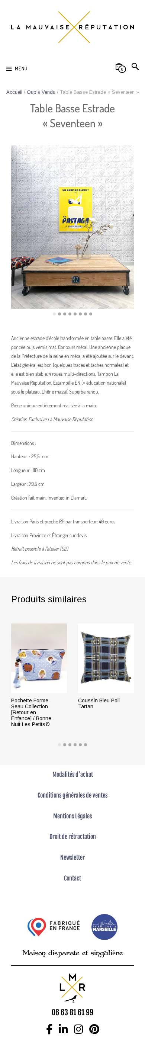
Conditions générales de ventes (72, 795)
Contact (72, 878)
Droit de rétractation (72, 836)
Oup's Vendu (41, 92)
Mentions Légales (72, 816)
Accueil (14, 92)
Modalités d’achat (72, 774)
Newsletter (72, 857)
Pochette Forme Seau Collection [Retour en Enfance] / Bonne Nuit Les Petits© (31, 712)
